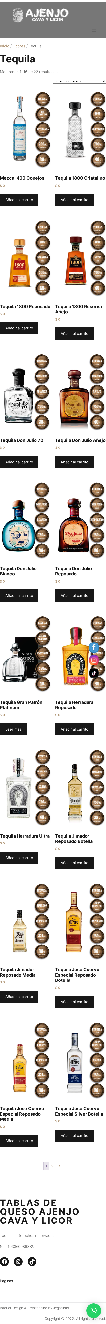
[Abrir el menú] (94, 31)
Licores (19, 46)
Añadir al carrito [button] (19, 199)
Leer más (13, 729)
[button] (93, 1310)
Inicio (4, 46)
